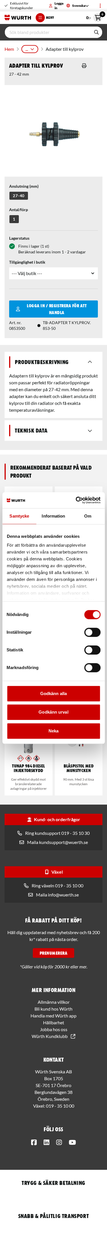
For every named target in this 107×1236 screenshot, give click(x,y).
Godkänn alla (53, 693)
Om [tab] (87, 516)
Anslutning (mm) (24, 186)
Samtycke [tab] (19, 516)
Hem (9, 49)
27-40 (19, 195)
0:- (94, 16)
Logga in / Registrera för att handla (56, 309)
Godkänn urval (53, 712)
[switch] (92, 632)
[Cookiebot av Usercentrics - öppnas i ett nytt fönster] (76, 500)
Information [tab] (53, 516)
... (26, 49)
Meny (50, 17)
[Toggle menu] (100, 6)
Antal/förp (18, 209)
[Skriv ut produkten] (84, 65)
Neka (53, 730)
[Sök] (96, 32)
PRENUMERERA (53, 953)
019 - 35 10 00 (60, 1105)
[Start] (18, 18)
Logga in (58, 5)
